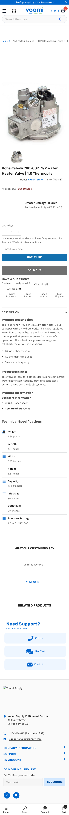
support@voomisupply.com (25, 738)
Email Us (39, 664)
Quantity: (7, 225)
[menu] (4, 11)
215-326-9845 (14, 288)
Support (10, 754)
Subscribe (55, 781)
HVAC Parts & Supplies (23, 40)
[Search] (63, 19)
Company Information (20, 748)
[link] (25, 809)
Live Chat (40, 651)
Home (5, 40)
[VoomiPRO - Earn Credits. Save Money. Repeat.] (34, 30)
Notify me (34, 257)
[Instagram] (16, 795)
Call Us (39, 638)
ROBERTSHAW (35, 179)
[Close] (66, 2)
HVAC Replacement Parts (50, 40)
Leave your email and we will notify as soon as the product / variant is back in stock (32, 240)
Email (44, 284)
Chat (37, 284)
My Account (12, 760)
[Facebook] (7, 795)
